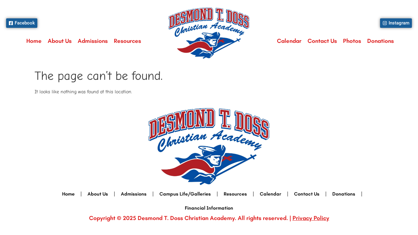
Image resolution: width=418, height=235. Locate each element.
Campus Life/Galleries (185, 194)
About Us (60, 40)
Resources (127, 40)
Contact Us (322, 40)
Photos (352, 40)
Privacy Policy (311, 218)
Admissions (93, 40)
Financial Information (209, 208)
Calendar (289, 40)
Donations (380, 40)
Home (34, 40)
